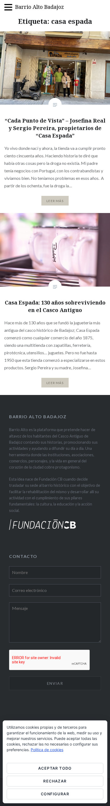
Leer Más (55, 201)
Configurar (55, 794)
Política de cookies (47, 749)
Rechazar (54, 781)
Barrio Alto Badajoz (39, 6)
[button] (9, 7)
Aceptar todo (55, 768)
